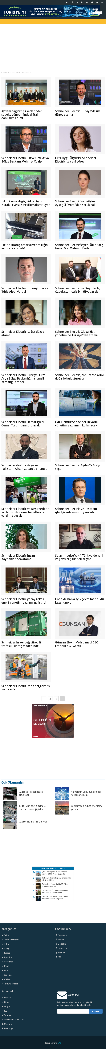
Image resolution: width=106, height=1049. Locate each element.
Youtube (61, 953)
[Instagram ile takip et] (87, 2)
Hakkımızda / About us (14, 1020)
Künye (6, 1002)
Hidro (6, 944)
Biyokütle (8, 957)
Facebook (62, 935)
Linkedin (62, 944)
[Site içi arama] (67, 2)
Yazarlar (7, 1015)
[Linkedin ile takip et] (82, 2)
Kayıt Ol (95, 1011)
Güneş (6, 948)
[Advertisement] (53, 45)
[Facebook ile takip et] (72, 2)
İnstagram (62, 948)
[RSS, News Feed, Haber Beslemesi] (97, 2)
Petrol (6, 970)
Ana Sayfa (8, 998)
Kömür (7, 966)
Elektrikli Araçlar (11, 940)
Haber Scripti (50, 1043)
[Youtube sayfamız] (92, 2)
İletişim (7, 1006)
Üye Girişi (8, 1028)
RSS (59, 957)
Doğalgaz (8, 975)
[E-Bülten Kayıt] (102, 2)
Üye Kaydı (8, 1024)
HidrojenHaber (47, 868)
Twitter (61, 939)
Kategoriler (8, 929)
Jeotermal (8, 962)
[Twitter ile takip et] (77, 2)
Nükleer (7, 979)
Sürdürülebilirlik (11, 984)
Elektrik (7, 935)
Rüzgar (7, 953)
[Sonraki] (62, 698)
